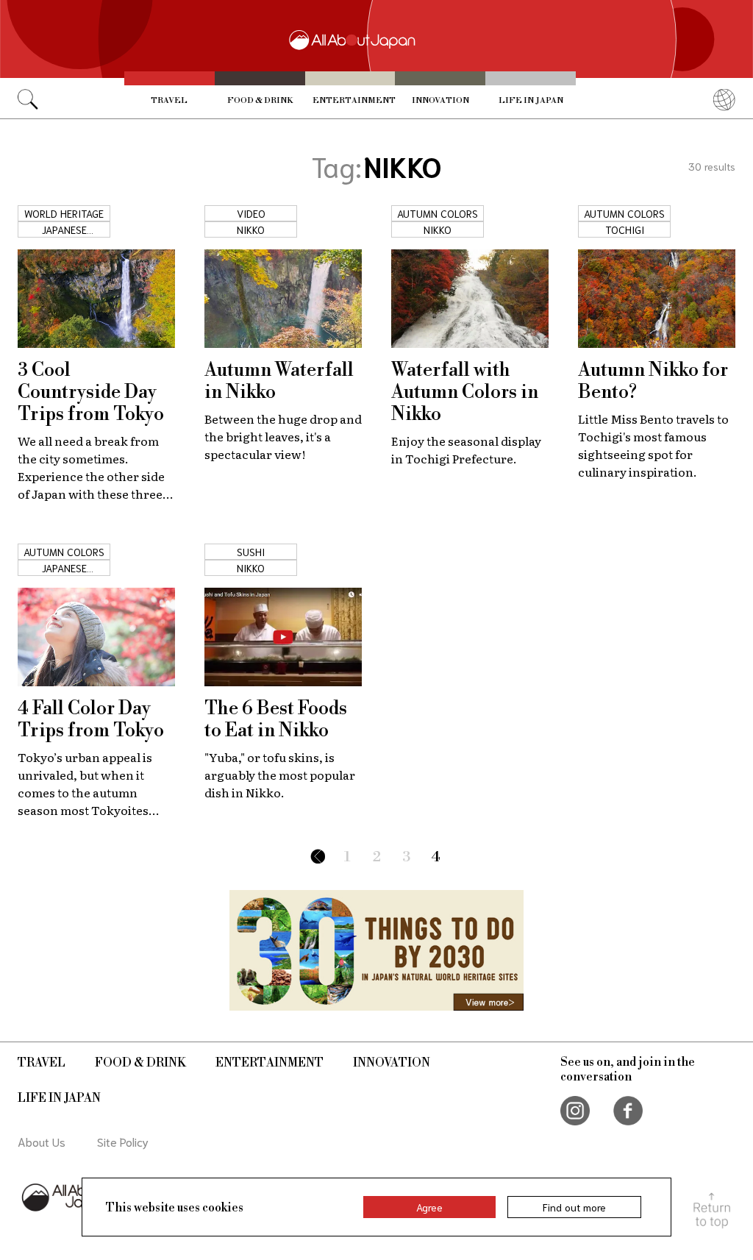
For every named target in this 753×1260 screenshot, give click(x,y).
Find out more (574, 1207)
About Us (41, 1141)
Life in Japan (531, 101)
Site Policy (123, 1141)
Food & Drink (260, 101)
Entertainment (354, 101)
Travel (169, 101)
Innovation (440, 101)
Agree (429, 1207)
